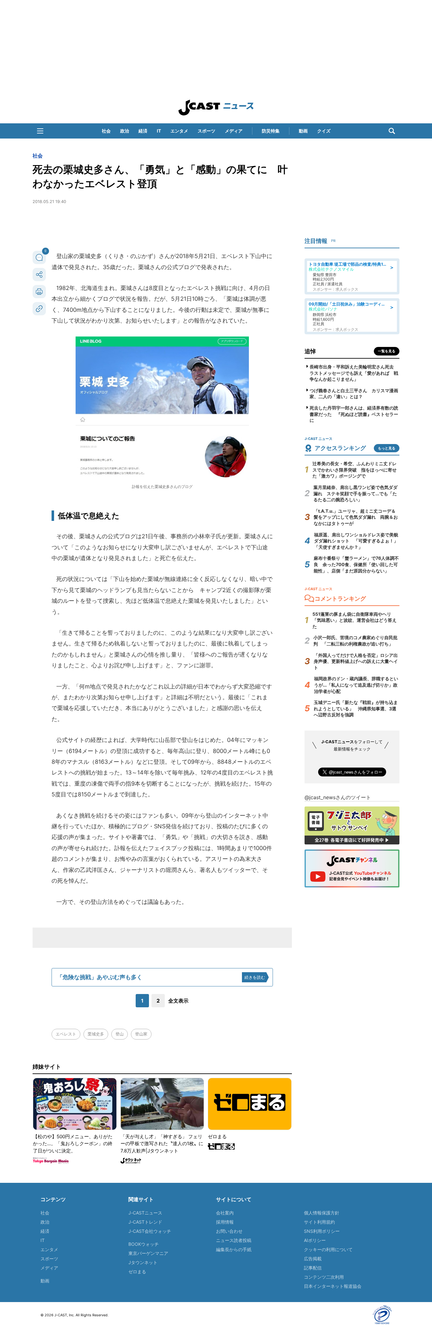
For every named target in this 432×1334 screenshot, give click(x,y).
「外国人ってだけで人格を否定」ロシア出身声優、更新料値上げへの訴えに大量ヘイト (356, 661)
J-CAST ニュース (216, 107)
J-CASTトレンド (145, 1222)
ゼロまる (137, 1271)
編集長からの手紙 (233, 1249)
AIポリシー (315, 1240)
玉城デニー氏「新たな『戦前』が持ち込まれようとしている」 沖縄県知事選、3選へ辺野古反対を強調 (356, 708)
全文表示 (178, 1000)
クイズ (323, 130)
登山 (119, 1033)
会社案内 (225, 1212)
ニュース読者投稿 (233, 1240)
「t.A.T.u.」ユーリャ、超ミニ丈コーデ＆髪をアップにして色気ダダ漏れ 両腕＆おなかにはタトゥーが (356, 517)
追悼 (310, 351)
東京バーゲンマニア (148, 1253)
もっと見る (386, 448)
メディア (234, 130)
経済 (143, 130)
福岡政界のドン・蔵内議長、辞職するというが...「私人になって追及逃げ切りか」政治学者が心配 (356, 685)
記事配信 (313, 1267)
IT (159, 130)
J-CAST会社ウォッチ (149, 1231)
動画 (303, 130)
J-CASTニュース (145, 1212)
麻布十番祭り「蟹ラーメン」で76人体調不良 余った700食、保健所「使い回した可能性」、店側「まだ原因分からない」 (356, 564)
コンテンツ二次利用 (324, 1277)
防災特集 (271, 130)
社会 (106, 130)
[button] (40, 131)
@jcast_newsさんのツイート (338, 797)
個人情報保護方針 (321, 1212)
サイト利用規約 (319, 1222)
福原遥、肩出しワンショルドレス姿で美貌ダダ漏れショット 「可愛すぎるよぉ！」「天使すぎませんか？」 (356, 541)
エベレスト (66, 1033)
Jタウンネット (142, 1262)
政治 (124, 130)
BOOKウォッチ (143, 1244)
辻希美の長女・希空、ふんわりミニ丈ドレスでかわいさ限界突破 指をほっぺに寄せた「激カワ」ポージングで (354, 470)
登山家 (141, 1033)
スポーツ (206, 130)
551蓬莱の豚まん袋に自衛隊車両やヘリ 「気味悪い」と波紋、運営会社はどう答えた (354, 620)
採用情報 (225, 1222)
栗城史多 (96, 1033)
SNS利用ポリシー (322, 1231)
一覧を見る (386, 351)
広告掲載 (313, 1258)
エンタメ (179, 130)
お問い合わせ (229, 1231)
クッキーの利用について (328, 1249)
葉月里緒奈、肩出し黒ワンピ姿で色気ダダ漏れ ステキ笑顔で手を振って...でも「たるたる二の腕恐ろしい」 (355, 493)
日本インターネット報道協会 (332, 1286)
